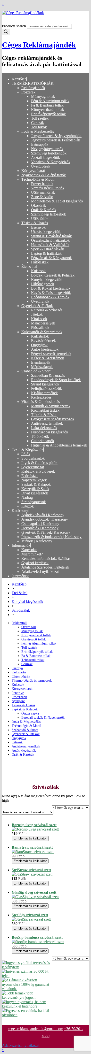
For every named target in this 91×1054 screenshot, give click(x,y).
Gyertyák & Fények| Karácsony (45, 532)
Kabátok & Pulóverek (38, 471)
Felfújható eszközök (46, 388)
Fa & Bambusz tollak (47, 105)
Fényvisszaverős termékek (51, 354)
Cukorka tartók (42, 441)
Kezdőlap (19, 79)
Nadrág (27, 497)
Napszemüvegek (34, 480)
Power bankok (42, 184)
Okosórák (38, 205)
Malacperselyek (43, 323)
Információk (21, 545)
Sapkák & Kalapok (36, 484)
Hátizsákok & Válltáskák (50, 245)
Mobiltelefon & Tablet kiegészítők (57, 201)
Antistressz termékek (47, 423)
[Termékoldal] (35, 829)
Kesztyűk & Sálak (35, 489)
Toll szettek (40, 118)
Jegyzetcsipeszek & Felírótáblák (55, 140)
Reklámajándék (33, 88)
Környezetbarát (33, 171)
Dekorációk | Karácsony (39, 528)
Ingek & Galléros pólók (39, 463)
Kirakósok (39, 319)
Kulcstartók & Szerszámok (41, 332)
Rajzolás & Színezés (46, 310)
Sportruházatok (33, 458)
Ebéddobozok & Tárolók (50, 297)
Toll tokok (39, 127)
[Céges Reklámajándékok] (45, 13)
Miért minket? (32, 554)
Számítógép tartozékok (48, 214)
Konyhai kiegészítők (47, 279)
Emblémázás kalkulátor (30, 838)
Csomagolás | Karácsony (40, 524)
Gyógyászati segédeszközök (52, 419)
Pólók (25, 454)
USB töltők (40, 218)
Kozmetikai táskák (45, 410)
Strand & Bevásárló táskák (51, 236)
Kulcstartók (40, 336)
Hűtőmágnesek (42, 284)
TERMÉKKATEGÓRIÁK (33, 83)
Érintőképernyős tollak (48, 114)
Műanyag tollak (43, 96)
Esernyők (38, 227)
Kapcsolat (29, 550)
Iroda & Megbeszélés (37, 131)
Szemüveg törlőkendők (48, 153)
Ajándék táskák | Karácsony (42, 515)
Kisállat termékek (44, 393)
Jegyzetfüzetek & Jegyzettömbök (56, 136)
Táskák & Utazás (34, 223)
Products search (14, 26)
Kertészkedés (41, 397)
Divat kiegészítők (34, 493)
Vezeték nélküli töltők (47, 188)
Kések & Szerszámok (47, 358)
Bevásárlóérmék (43, 341)
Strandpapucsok (33, 502)
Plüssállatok (40, 327)
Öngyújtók (39, 345)
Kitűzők (27, 506)
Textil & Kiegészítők (27, 449)
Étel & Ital (29, 266)
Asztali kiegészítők (45, 157)
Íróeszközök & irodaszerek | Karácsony (51, 537)
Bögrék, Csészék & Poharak (52, 275)
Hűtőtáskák (40, 262)
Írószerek (28, 92)
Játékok (37, 314)
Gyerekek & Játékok (37, 306)
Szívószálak (21, 610)
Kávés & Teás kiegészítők (51, 293)
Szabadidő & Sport (35, 371)
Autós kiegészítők (44, 349)
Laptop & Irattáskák (46, 253)
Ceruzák (37, 123)
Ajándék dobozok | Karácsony (44, 519)
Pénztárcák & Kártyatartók (51, 258)
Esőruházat (29, 476)
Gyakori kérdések (35, 563)
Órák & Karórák (43, 210)
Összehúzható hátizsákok (50, 240)
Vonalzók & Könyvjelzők (50, 162)
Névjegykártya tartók (47, 149)
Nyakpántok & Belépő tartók (43, 175)
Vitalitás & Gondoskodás (40, 402)
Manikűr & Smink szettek (50, 406)
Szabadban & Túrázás (48, 375)
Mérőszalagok (42, 367)
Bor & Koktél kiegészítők (50, 288)
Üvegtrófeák (40, 166)
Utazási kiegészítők (46, 232)
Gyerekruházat (32, 467)
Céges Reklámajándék (39, 44)
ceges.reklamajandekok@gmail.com (35, 1029)
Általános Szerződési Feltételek (45, 567)
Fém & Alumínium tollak (50, 101)
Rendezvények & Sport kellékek (56, 380)
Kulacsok (38, 271)
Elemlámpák (40, 362)
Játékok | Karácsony (36, 541)
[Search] (6, 32)
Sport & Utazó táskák (47, 249)
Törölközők (40, 436)
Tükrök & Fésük (44, 415)
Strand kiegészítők (45, 384)
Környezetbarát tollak (47, 110)
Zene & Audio (42, 197)
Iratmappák (39, 144)
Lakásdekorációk (44, 428)
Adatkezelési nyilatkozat (40, 571)
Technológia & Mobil (37, 179)
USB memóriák (43, 192)
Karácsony (20, 510)
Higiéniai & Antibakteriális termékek (59, 445)
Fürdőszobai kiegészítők (49, 432)
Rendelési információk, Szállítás (45, 558)
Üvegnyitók (40, 301)
